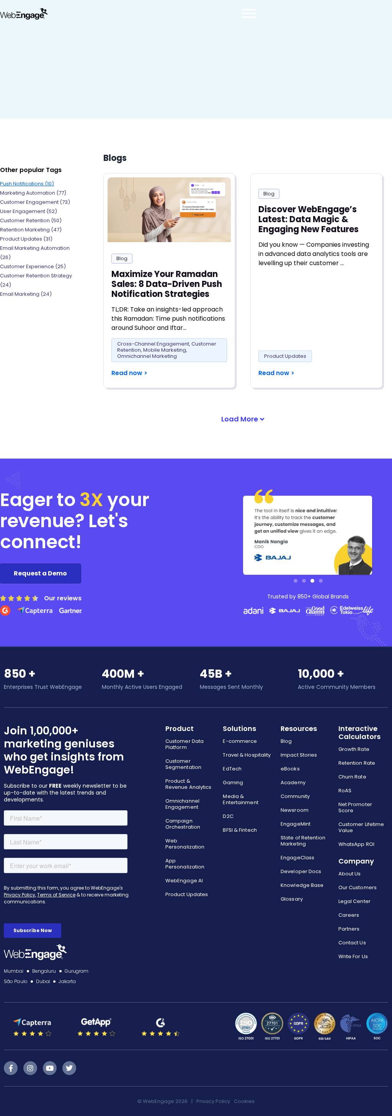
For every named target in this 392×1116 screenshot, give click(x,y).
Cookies (244, 1101)
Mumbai (14, 971)
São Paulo (16, 981)
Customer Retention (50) (31, 220)
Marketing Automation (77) (33, 193)
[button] (242, 419)
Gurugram (77, 971)
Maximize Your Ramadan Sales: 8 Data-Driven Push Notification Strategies (166, 284)
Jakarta (67, 981)
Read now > (129, 373)
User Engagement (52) (28, 211)
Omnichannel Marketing (147, 356)
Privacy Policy (213, 1101)
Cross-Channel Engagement (153, 343)
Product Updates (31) (26, 239)
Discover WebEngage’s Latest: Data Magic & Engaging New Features (308, 219)
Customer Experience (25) (33, 266)
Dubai (43, 981)
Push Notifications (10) (27, 183)
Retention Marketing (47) (31, 229)
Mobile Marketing (164, 350)
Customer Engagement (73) (35, 202)
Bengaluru (44, 971)
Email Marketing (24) (26, 294)
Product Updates (285, 356)
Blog (121, 258)
